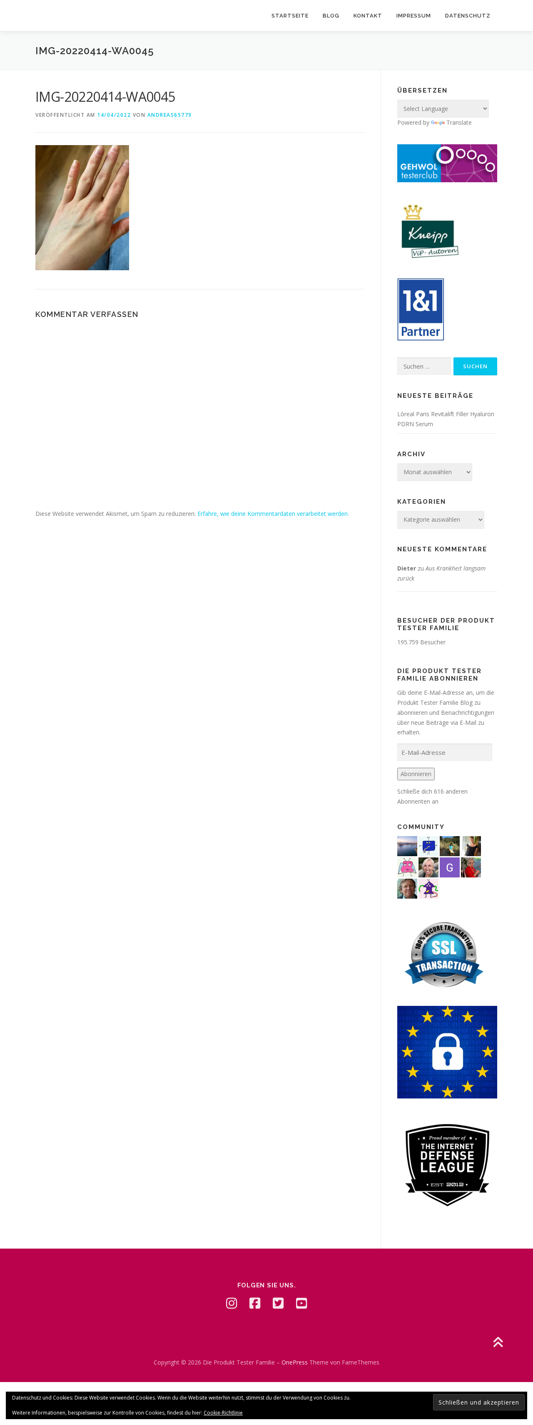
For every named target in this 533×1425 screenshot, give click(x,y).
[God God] (450, 866)
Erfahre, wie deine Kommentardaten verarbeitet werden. (273, 514)
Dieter (406, 568)
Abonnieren (416, 774)
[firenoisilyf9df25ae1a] (428, 845)
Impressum (413, 16)
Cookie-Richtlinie (223, 1412)
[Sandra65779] (471, 845)
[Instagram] (231, 1303)
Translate (459, 122)
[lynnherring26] (407, 866)
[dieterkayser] (407, 888)
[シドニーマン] (407, 845)
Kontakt (368, 16)
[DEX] (471, 866)
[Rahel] (428, 888)
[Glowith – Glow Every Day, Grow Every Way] (450, 845)
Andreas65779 (169, 114)
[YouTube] (301, 1303)
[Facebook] (255, 1303)
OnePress (294, 1362)
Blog (331, 16)
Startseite (290, 16)
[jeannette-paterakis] (428, 866)
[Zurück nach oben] (498, 1343)
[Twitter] (278, 1303)
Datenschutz (468, 16)
